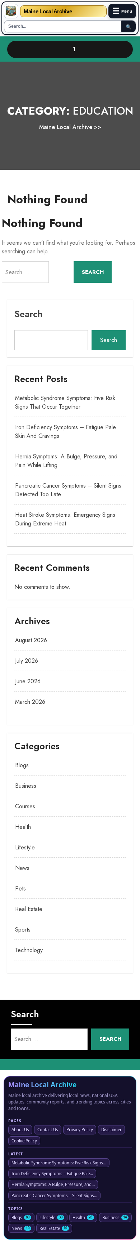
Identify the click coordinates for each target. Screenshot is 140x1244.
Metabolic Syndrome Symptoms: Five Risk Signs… (58, 1162)
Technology (29, 950)
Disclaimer (111, 1129)
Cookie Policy (24, 1140)
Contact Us (47, 1129)
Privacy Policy (79, 1129)
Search (28, 313)
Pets (20, 888)
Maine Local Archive (48, 11)
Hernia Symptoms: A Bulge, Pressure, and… (53, 1184)
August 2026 (31, 640)
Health (23, 827)
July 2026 (26, 661)
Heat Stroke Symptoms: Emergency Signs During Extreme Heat (65, 519)
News (22, 868)
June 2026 (28, 681)
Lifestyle (25, 847)
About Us (20, 1129)
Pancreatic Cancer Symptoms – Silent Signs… (54, 1195)
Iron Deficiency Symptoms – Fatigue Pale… (52, 1173)
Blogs (22, 765)
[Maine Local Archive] (11, 11)
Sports (23, 929)
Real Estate (28, 909)
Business (25, 786)
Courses (25, 806)
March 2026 (30, 702)
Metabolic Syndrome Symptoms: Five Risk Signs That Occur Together (65, 402)
